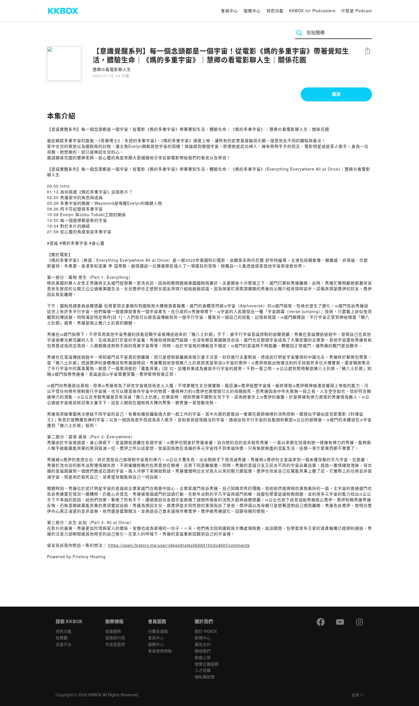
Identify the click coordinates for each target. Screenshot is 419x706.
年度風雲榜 (115, 644)
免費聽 (62, 637)
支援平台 (64, 644)
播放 (336, 94)
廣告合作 (203, 644)
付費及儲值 (158, 631)
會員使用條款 (160, 651)
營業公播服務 (207, 664)
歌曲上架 (203, 657)
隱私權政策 (205, 677)
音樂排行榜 (115, 637)
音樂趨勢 (113, 631)
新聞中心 (203, 637)
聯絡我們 (203, 651)
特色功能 (275, 10)
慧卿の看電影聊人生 (112, 69)
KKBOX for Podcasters (312, 10)
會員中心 (229, 10)
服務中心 (252, 10)
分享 (367, 51)
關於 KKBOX (206, 631)
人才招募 (203, 670)
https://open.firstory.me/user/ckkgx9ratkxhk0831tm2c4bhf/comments (179, 545)
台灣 (355, 695)
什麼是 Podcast (356, 10)
